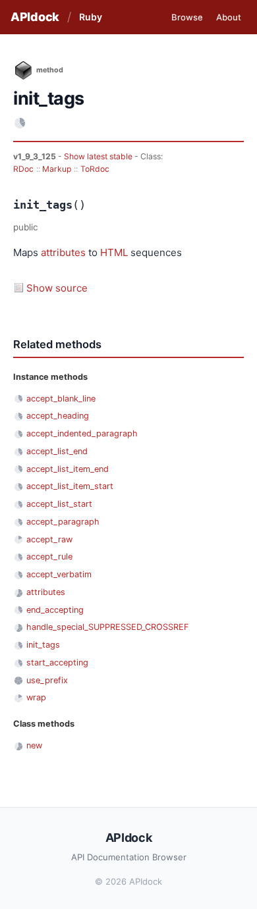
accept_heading (57, 416)
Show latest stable (99, 156)
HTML (114, 252)
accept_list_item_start (69, 486)
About (228, 17)
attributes (63, 252)
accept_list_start (59, 504)
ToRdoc (94, 169)
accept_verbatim (59, 574)
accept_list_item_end (67, 469)
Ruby (90, 16)
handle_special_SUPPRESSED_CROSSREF (107, 627)
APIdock (35, 17)
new (34, 745)
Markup (56, 169)
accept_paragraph (63, 522)
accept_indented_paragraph (82, 433)
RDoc (23, 169)
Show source (57, 288)
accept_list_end (57, 451)
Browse (187, 17)
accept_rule (49, 556)
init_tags (43, 645)
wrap (36, 697)
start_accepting (57, 662)
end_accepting (55, 610)
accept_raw (49, 539)
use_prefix (47, 680)
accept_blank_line (61, 398)
